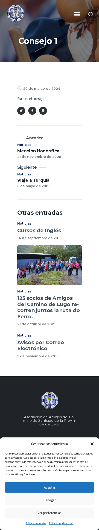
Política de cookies (36, 523)
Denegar (49, 500)
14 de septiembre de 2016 (39, 238)
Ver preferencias (49, 513)
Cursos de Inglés (39, 230)
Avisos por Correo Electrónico (40, 345)
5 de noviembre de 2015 (37, 356)
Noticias (24, 145)
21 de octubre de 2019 (36, 324)
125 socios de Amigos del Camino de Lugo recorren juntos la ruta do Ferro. (48, 307)
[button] (92, 444)
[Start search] (90, 15)
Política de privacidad (61, 523)
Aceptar (49, 487)
